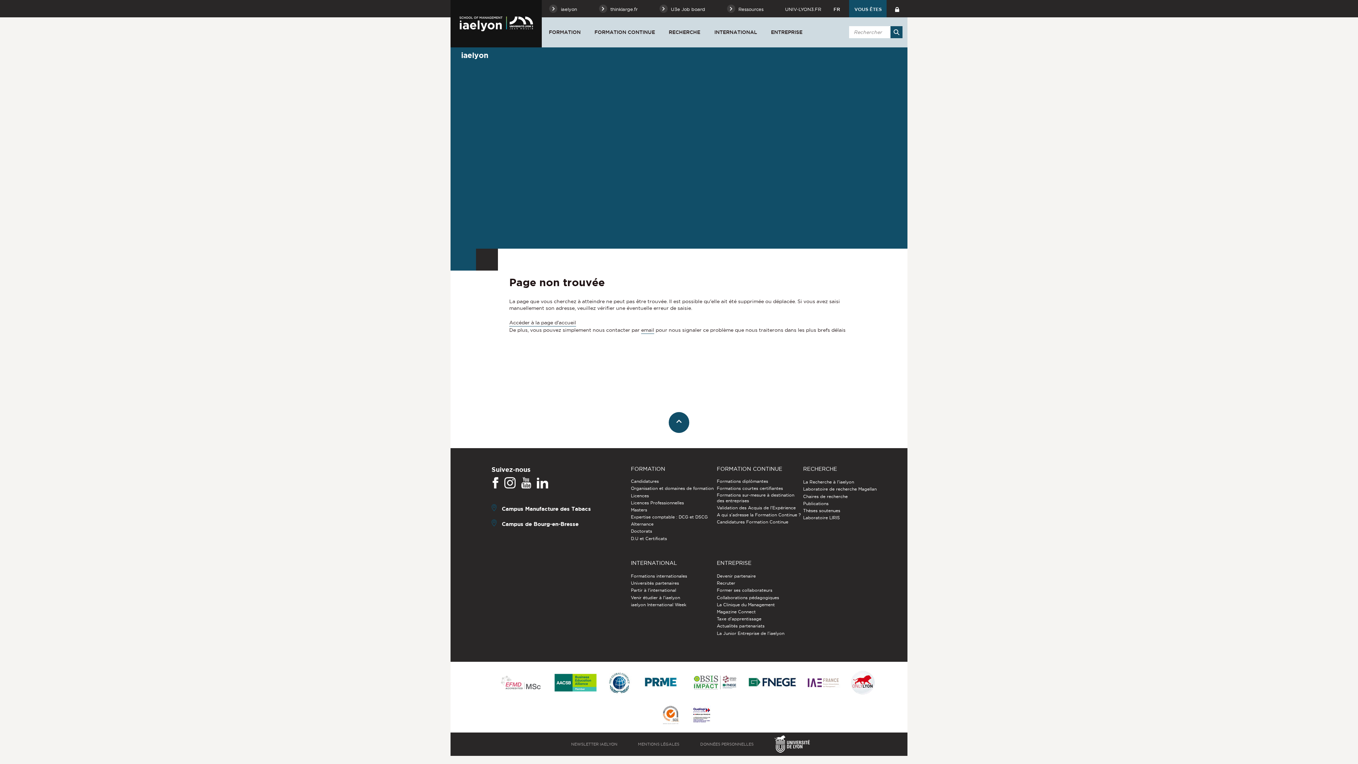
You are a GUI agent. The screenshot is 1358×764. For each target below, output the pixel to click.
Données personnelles (727, 744)
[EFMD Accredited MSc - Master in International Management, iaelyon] (521, 683)
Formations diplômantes (742, 481)
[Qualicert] (670, 716)
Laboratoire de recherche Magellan (840, 489)
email (647, 330)
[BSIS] (715, 683)
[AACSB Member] (576, 683)
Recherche (684, 32)
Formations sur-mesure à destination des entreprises (755, 498)
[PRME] (661, 683)
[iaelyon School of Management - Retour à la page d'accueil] (496, 23)
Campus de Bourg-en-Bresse (540, 524)
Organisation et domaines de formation (672, 488)
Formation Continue (624, 32)
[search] (874, 32)
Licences (640, 495)
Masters (639, 510)
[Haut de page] (679, 422)
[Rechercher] (896, 32)
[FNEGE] (772, 683)
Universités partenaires (655, 583)
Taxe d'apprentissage (739, 619)
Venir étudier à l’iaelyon (655, 597)
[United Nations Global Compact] (619, 683)
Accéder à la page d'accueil (542, 322)
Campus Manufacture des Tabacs (546, 509)
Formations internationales (659, 576)
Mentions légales (658, 744)
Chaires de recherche (825, 496)
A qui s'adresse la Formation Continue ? (759, 515)
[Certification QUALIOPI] (701, 715)
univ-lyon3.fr (803, 9)
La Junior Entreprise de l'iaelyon (750, 633)
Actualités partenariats (741, 626)
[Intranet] (897, 8)
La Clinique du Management (746, 604)
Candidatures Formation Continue (752, 522)
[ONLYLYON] (863, 683)
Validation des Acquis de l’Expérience (756, 507)
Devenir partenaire (736, 576)
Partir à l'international (653, 590)
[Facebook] (495, 483)
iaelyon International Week (658, 604)
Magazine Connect (736, 611)
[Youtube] (526, 483)
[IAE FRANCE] (823, 683)
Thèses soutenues (821, 510)
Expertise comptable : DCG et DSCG (669, 517)
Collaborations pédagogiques (748, 597)
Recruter (726, 583)
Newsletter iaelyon (594, 744)
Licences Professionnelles (657, 502)
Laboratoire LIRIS (821, 517)
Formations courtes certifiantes (750, 488)
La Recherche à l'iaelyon (828, 482)
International (735, 32)
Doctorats (641, 531)
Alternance (642, 524)
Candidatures (645, 481)
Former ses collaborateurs (744, 590)
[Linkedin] (542, 483)
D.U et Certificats (649, 538)
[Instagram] (510, 483)
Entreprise (786, 32)
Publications (816, 503)
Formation (565, 32)
